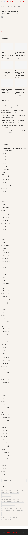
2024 (2, 212)
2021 (2, 326)
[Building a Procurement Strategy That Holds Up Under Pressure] (7, 46)
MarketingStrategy (6, 510)
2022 (2, 288)
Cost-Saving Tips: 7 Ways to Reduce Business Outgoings (7, 72)
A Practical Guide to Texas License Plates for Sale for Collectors (20, 55)
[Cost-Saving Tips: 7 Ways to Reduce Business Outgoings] (7, 65)
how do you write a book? (8, 506)
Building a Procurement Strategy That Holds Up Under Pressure (7, 55)
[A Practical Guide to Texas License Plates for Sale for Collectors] (21, 46)
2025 (2, 174)
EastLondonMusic (17, 495)
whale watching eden (7, 519)
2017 (2, 451)
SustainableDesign (15, 517)
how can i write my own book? (9, 504)
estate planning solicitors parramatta (10, 499)
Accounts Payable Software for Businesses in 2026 (6, 91)
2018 (2, 412)
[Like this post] (2, 31)
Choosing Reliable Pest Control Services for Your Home (20, 92)
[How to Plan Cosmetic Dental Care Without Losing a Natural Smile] (21, 65)
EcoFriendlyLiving (6, 497)
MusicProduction (6, 513)
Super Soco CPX (5, 517)
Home (2, 6)
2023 (2, 250)
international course (7, 508)
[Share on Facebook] (4, 31)
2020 (2, 355)
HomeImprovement (19, 501)
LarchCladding (17, 508)
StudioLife (15, 515)
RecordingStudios (6, 515)
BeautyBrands (12, 490)
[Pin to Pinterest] (6, 31)
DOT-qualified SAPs (6, 495)
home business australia (7, 501)
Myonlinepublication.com (11, 532)
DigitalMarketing (14, 492)
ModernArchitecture (17, 510)
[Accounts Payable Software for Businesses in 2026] (7, 83)
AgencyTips (4, 490)
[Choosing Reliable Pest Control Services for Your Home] (21, 83)
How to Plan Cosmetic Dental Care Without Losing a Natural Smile (21, 73)
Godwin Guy (9, 13)
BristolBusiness (20, 490)
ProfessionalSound (16, 513)
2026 (2, 143)
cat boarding (5, 492)
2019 (2, 377)
